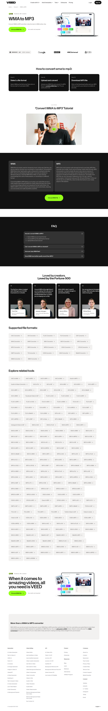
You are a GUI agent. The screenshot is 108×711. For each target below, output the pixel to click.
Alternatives (67, 671)
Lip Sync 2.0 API (49, 661)
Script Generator (12, 689)
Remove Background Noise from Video (33, 693)
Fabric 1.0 (10, 661)
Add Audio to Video (31, 666)
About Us (85, 652)
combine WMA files (51, 86)
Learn (65, 666)
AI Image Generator (13, 666)
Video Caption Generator (32, 661)
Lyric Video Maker (12, 686)
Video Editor (29, 652)
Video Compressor (31, 672)
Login (90, 2)
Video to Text (29, 678)
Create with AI (34, 2)
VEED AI (10, 658)
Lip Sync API (48, 658)
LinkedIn (85, 686)
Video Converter (30, 675)
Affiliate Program (68, 674)
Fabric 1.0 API (48, 655)
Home (10, 7)
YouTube (85, 683)
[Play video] (54, 129)
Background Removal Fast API (53, 669)
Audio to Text (29, 681)
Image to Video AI (12, 669)
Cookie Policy (86, 666)
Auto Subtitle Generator (32, 658)
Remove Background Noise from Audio (33, 697)
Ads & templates (46, 2)
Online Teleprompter (31, 689)
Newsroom (86, 658)
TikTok (84, 694)
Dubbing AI (10, 678)
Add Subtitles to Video (32, 655)
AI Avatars (10, 664)
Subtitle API (48, 664)
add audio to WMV (61, 629)
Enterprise (64, 2)
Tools (56, 2)
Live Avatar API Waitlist (51, 675)
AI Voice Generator (12, 684)
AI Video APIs (48, 652)
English (97, 706)
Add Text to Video (30, 664)
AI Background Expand (13, 692)
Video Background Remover (33, 669)
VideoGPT (10, 672)
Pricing (71, 2)
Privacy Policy (86, 664)
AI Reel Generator (12, 675)
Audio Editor (29, 686)
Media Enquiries (87, 675)
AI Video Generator (12, 652)
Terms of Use (86, 669)
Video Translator (30, 684)
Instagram (85, 691)
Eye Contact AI (30, 701)
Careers (85, 655)
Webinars (66, 669)
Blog (65, 663)
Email (84, 697)
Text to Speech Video (13, 681)
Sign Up (98, 2)
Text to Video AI (11, 655)
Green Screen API (49, 672)
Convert (16, 7)
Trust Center (86, 661)
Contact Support (87, 672)
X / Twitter (85, 689)
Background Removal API (51, 666)
